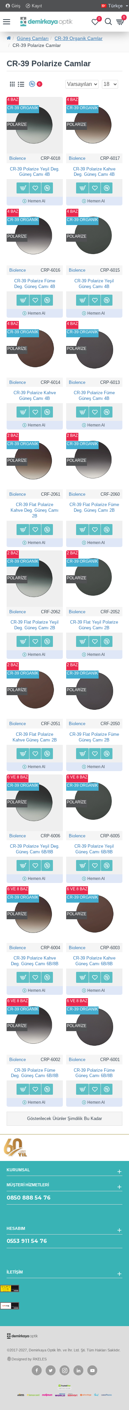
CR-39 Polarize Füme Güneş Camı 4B (94, 395)
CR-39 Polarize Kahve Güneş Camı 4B (35, 395)
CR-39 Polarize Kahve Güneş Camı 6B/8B (94, 961)
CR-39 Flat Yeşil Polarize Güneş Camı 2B (94, 625)
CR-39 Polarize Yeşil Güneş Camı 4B (94, 283)
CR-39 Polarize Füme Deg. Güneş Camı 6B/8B (35, 1073)
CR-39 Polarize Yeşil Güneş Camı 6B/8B (94, 849)
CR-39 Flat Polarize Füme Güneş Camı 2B (94, 737)
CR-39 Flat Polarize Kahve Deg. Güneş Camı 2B (35, 510)
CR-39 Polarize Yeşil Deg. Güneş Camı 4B (35, 171)
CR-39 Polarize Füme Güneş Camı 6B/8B (94, 1073)
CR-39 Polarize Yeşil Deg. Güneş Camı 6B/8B (35, 849)
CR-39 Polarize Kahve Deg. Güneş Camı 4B (94, 171)
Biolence (17, 158)
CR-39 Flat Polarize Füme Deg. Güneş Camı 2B (94, 507)
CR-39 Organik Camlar (79, 38)
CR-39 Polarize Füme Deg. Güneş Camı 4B (34, 283)
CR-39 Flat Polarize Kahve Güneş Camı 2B (35, 737)
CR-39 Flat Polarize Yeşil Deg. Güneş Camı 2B (35, 625)
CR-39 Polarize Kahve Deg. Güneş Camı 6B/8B (35, 961)
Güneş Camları (33, 38)
